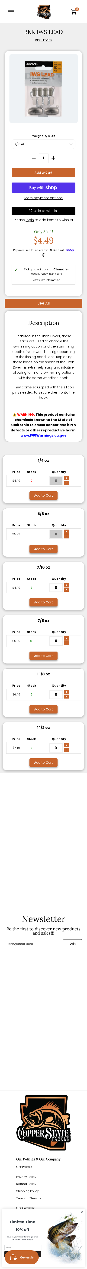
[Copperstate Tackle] (44, 11)
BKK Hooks (43, 40)
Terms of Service (29, 1198)
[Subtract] (34, 158)
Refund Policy (26, 1184)
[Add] (53, 158)
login (30, 220)
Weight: (43, 136)
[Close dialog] (82, 1212)
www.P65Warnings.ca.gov (43, 435)
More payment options (43, 198)
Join (73, 944)
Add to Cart (43, 173)
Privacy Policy (26, 1177)
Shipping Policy (27, 1191)
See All (44, 303)
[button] (74, 11)
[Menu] (11, 11)
